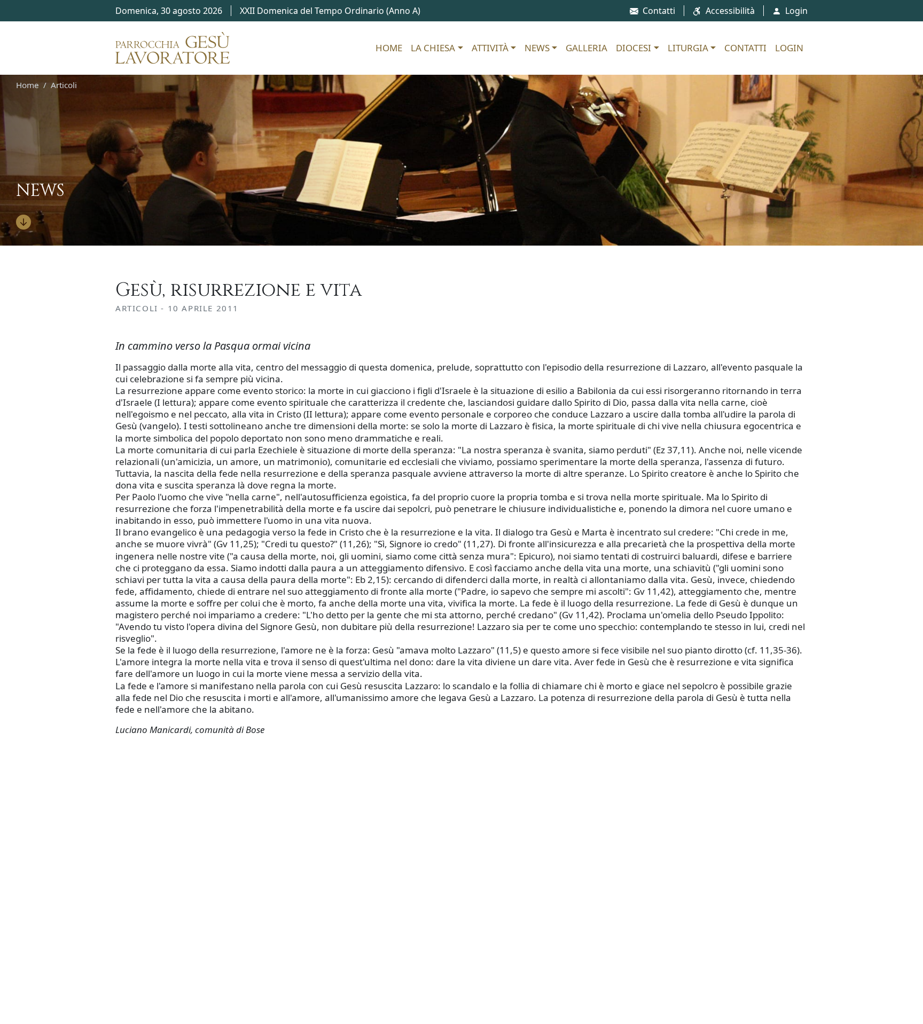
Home (389, 48)
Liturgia (688, 48)
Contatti (659, 11)
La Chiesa (433, 48)
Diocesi (633, 48)
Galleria (586, 48)
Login (796, 11)
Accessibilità (730, 11)
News (537, 48)
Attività (490, 48)
